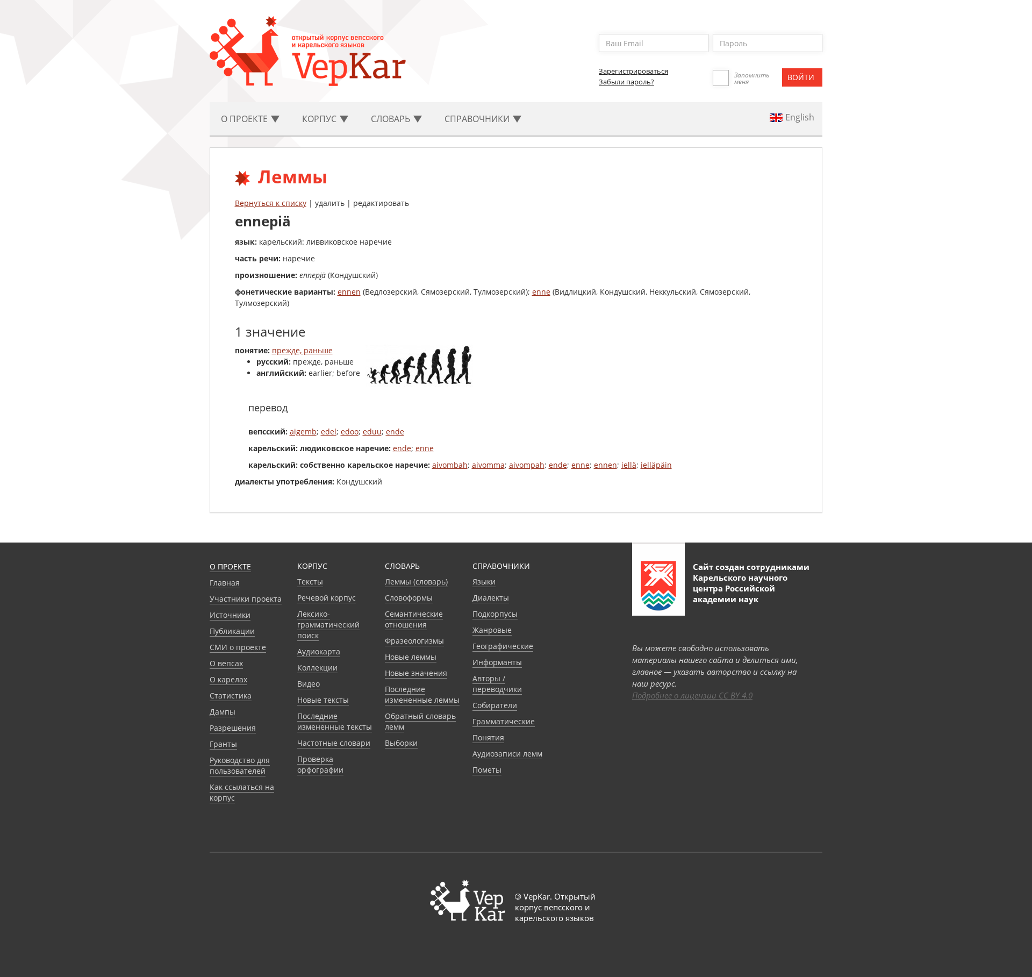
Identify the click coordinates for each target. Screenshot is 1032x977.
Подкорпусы (495, 614)
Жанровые (492, 630)
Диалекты (490, 598)
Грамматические (503, 721)
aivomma (488, 465)
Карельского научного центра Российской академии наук (740, 588)
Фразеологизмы (414, 641)
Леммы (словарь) (416, 581)
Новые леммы (410, 657)
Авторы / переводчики (497, 683)
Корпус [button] (320, 119)
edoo (350, 431)
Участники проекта (246, 599)
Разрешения (233, 728)
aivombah (450, 465)
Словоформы (409, 598)
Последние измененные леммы (422, 694)
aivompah (526, 465)
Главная (225, 582)
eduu (372, 431)
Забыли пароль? (626, 82)
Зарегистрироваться (633, 71)
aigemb (303, 431)
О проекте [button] (245, 119)
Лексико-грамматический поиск (328, 624)
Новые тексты (323, 700)
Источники (230, 615)
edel (328, 431)
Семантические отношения (414, 619)
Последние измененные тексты (334, 721)
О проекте (230, 566)
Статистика (231, 695)
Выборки (401, 743)
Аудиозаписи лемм (507, 753)
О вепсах (226, 663)
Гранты (223, 744)
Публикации (232, 631)
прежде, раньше (302, 350)
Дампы (222, 712)
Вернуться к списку (270, 203)
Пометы (486, 770)
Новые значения (416, 673)
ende (395, 431)
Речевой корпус (326, 598)
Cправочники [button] (478, 119)
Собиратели (494, 705)
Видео (308, 684)
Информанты (497, 662)
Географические (502, 646)
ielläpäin (656, 465)
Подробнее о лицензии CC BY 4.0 (692, 695)
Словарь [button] (391, 119)
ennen (349, 292)
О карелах (228, 679)
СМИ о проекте (238, 647)
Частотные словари (333, 743)
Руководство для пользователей (240, 765)
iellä (628, 465)
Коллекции (317, 667)
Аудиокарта (318, 651)
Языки (484, 581)
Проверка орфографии (320, 764)
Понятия (488, 737)
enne (541, 292)
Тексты (310, 581)
